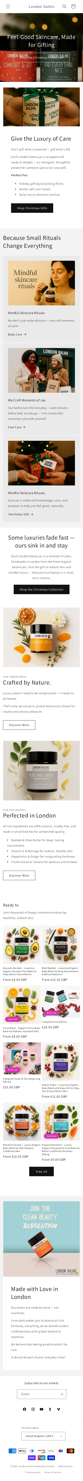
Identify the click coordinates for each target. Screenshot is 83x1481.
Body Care (15, 334)
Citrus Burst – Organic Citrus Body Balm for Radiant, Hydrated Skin (21, 1029)
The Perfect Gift (18, 514)
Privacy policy (33, 1472)
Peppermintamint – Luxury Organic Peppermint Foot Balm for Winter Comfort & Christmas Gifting (61, 1149)
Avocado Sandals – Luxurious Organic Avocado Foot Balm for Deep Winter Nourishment (20, 971)
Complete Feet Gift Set (54, 1021)
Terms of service (52, 1472)
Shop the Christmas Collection (41, 57)
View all (41, 1171)
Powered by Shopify (44, 1466)
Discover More (19, 725)
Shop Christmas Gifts (32, 208)
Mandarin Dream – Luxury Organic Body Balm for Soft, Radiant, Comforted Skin (22, 1148)
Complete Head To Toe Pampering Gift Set (21, 1080)
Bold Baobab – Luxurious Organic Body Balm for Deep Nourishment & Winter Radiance (60, 971)
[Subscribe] (61, 1394)
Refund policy (65, 1466)
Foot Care (14, 427)
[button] (8, 6)
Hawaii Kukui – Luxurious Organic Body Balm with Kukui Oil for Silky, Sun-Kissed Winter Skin (61, 1088)
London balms (26, 1466)
